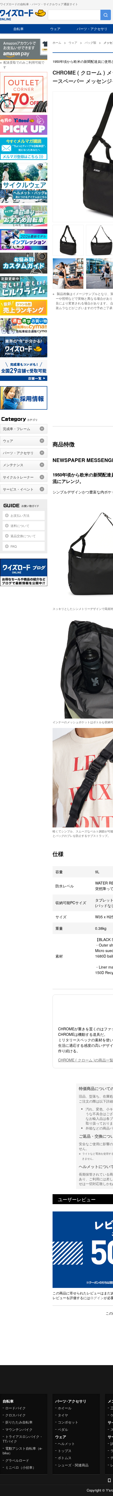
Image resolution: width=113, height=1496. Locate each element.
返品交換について (23, 535)
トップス (64, 1450)
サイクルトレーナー (18, 477)
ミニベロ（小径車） (20, 1467)
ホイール (64, 1407)
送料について (20, 525)
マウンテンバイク (19, 1429)
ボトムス (64, 1457)
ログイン (97, 1297)
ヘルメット (66, 1443)
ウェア (55, 28)
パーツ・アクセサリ (92, 28)
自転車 (18, 28)
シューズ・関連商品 (73, 1464)
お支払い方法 (20, 515)
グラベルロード (17, 1460)
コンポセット (68, 1422)
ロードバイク (15, 1407)
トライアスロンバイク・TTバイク (23, 1439)
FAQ (14, 546)
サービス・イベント (18, 489)
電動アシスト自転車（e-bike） (22, 1450)
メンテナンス (13, 464)
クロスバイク (15, 1414)
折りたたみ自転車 (19, 1422)
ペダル (63, 1429)
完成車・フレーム (16, 428)
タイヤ (63, 1414)
